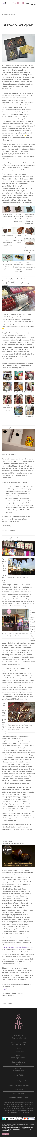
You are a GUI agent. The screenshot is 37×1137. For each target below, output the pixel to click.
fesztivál (16, 843)
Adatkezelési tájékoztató (19, 1081)
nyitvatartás (18, 540)
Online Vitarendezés (18, 1093)
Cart (4, 2)
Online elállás (18, 1089)
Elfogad (5, 1134)
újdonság (5, 281)
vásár (22, 843)
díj (9, 279)
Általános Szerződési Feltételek (18, 1085)
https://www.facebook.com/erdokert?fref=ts (18, 947)
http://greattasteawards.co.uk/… (13, 989)
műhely (15, 538)
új (20, 283)
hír (29, 279)
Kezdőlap (7, 14)
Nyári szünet (9, 540)
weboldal (18, 281)
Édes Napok (9, 843)
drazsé (9, 283)
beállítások (16, 1129)
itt (13, 176)
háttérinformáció (21, 279)
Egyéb (13, 279)
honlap (17, 283)
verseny (11, 281)
